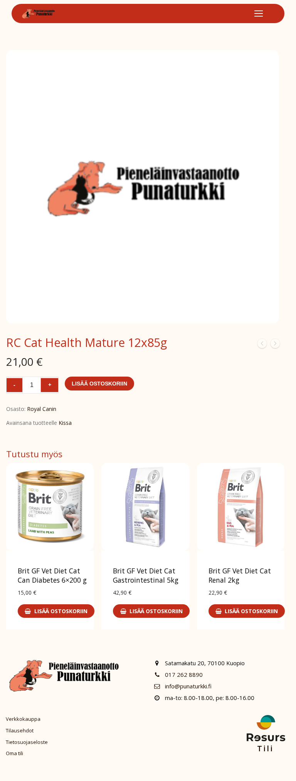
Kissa (65, 422)
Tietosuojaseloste (27, 742)
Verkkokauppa (23, 718)
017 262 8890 (184, 674)
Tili (265, 748)
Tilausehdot (20, 730)
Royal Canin (41, 408)
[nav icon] (258, 13)
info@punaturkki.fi (188, 686)
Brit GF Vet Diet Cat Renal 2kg (240, 575)
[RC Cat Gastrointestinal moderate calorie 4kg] (262, 345)
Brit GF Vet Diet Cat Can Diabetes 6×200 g (52, 575)
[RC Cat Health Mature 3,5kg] (275, 345)
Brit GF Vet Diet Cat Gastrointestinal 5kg (145, 575)
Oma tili (14, 753)
